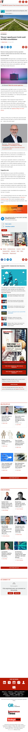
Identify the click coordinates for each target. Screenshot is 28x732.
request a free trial (19, 389)
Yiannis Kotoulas (19, 509)
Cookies (12, 694)
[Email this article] (10, 47)
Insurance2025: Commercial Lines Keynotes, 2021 (13, 266)
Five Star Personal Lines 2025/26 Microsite (14, 372)
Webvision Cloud (17, 729)
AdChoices (5, 694)
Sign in (10, 44)
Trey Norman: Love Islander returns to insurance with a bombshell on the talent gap (19, 528)
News (22, 251)
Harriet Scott (19, 534)
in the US (22, 197)
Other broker (5, 253)
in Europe (6, 199)
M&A (18, 251)
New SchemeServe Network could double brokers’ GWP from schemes (20, 465)
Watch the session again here (15, 85)
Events (23, 249)
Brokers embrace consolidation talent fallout (7, 442)
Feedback (7, 696)
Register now (14, 384)
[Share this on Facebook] (2, 47)
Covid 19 (18, 249)
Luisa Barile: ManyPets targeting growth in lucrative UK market (6, 554)
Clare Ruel (18, 424)
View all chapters (8, 13)
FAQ (22, 694)
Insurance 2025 (6, 251)
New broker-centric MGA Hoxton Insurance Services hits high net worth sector (20, 418)
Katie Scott (4, 42)
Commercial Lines (11, 249)
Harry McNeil (5, 510)
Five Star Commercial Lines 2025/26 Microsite (14, 366)
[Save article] (26, 47)
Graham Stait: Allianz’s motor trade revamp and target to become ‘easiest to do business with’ (7, 504)
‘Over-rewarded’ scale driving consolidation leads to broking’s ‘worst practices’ (7, 465)
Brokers (4, 249)
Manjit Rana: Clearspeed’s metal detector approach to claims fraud (20, 504)
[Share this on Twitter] (5, 47)
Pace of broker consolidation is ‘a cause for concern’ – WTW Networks (20, 442)
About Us (4, 691)
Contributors (12, 693)
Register (17, 593)
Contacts (10, 691)
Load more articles (14, 478)
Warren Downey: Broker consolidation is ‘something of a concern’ (12, 144)
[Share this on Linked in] (8, 47)
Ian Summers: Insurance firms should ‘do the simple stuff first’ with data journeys (20, 554)
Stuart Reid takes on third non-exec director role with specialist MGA (7, 418)
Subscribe (17, 694)
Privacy (5, 693)
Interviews (4, 34)
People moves (13, 253)
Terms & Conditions (19, 691)
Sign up (4, 230)
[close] (27, 44)
